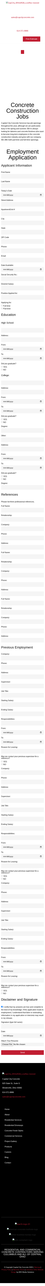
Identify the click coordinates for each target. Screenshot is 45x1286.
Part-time (7, 309)
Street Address (7, 200)
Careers (8, 1152)
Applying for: (6, 302)
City (2, 219)
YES (5, 367)
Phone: (4, 247)
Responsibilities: (8, 719)
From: (3, 345)
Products (8, 1147)
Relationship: (6, 515)
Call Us (23, 28)
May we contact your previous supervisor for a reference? (19, 757)
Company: (5, 525)
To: (2, 354)
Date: (3, 1031)
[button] (13, 39)
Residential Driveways (14, 1125)
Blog (6, 1157)
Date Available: (7, 265)
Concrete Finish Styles (14, 1131)
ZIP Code (5, 237)
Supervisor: (5, 682)
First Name (5, 172)
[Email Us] (22, 9)
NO (4, 370)
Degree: (4, 426)
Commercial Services (13, 1136)
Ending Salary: (7, 710)
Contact (8, 1163)
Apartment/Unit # (8, 209)
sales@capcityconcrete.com (22, 17)
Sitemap (37, 1267)
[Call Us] (22, 23)
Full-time (6, 306)
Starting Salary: (7, 700)
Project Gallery (11, 1141)
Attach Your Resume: (9, 1041)
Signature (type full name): (12, 1022)
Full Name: (5, 506)
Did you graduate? (8, 364)
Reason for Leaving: (9, 747)
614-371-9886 (22, 31)
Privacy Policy (7, 1270)
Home (7, 1109)
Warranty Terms (18, 1270)
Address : (5, 335)
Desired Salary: (7, 284)
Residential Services (13, 1120)
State (3, 228)
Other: (3, 436)
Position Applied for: (9, 293)
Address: (4, 388)
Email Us (22, 15)
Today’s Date (6, 191)
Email (3, 256)
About (7, 1115)
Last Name (5, 181)
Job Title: (5, 691)
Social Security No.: (9, 275)
